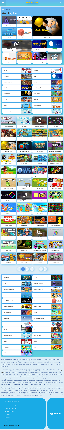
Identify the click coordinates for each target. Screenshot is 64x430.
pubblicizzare (8, 421)
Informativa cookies (10, 408)
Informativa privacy (10, 405)
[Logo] (32, 3)
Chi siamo (7, 414)
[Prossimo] (45, 269)
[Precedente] (18, 269)
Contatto (7, 417)
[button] (61, 3)
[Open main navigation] (3, 3)
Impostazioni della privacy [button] (12, 401)
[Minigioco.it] (3, 9)
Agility (8, 9)
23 (41, 269)
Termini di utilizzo (9, 411)
